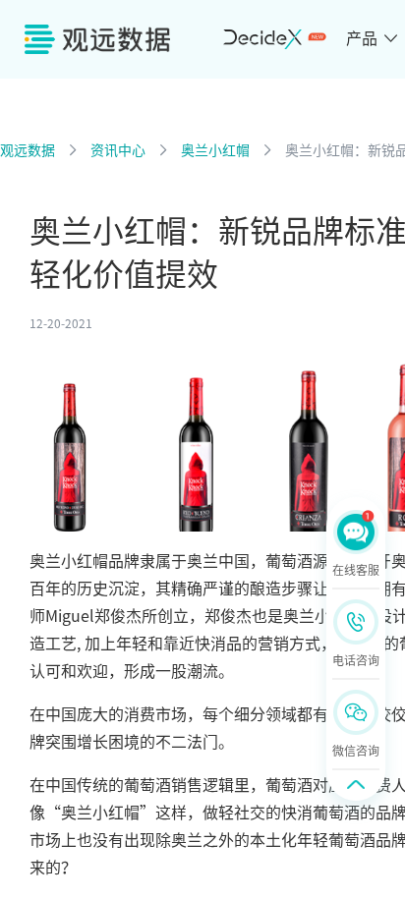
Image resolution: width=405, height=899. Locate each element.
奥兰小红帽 (215, 150)
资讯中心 (117, 150)
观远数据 (27, 150)
